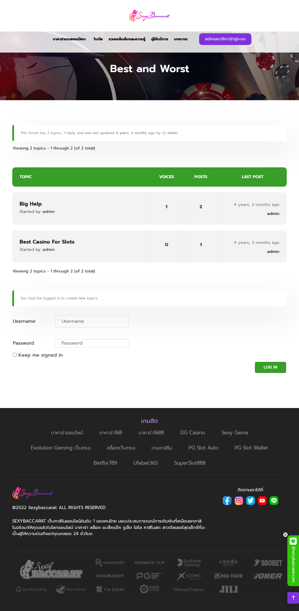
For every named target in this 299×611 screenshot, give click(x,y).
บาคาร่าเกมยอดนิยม (69, 39)
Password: (24, 343)
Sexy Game (235, 432)
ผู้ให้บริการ (159, 39)
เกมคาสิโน (162, 448)
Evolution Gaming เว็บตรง (61, 448)
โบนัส (98, 39)
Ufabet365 (145, 463)
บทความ (180, 39)
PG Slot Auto (203, 448)
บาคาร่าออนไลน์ (67, 432)
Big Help (31, 204)
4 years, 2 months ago (256, 205)
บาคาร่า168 (110, 432)
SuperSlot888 (190, 463)
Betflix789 (105, 463)
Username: (24, 321)
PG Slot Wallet (251, 448)
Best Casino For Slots (47, 242)
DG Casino (192, 432)
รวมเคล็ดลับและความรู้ (127, 39)
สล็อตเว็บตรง (121, 448)
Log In (270, 367)
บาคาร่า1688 (151, 432)
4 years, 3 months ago (135, 133)
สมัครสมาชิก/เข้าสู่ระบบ (225, 39)
